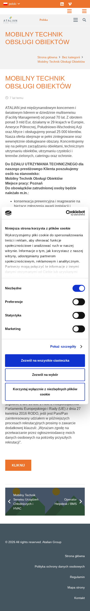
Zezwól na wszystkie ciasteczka (45, 360)
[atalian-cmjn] (10, 20)
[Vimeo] (70, 4)
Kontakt (79, 598)
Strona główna (75, 556)
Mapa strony (76, 587)
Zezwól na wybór (45, 374)
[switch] (79, 301)
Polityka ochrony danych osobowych (60, 566)
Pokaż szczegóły (63, 346)
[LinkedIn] (62, 4)
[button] (11, 4)
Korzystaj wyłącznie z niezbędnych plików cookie (45, 391)
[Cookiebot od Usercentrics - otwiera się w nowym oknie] (66, 213)
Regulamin (77, 577)
